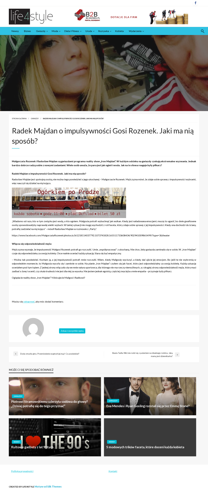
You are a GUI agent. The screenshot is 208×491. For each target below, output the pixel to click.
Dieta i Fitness (71, 31)
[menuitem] (15, 31)
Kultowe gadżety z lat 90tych (32, 447)
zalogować (29, 301)
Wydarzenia (135, 31)
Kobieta (119, 31)
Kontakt (113, 471)
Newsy (15, 31)
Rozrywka (103, 31)
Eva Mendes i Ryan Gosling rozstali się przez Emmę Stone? (148, 406)
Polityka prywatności (22, 471)
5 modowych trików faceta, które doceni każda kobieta (145, 447)
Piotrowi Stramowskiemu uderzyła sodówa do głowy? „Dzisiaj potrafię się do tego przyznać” (49, 404)
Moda (55, 31)
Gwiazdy (40, 31)
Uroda (88, 31)
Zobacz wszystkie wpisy (72, 331)
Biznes (27, 31)
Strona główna (19, 118)
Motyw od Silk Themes (48, 486)
